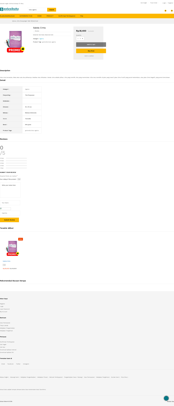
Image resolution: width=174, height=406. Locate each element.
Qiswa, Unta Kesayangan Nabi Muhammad (25, 21)
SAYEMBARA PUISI (26, 16)
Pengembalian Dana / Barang (73, 377)
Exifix (24, 401)
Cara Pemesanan (5, 323)
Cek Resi (2, 347)
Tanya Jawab (4, 325)
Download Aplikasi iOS (7, 352)
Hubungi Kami (14, 377)
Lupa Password (5, 309)
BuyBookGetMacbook (7, 16)
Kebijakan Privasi (42, 377)
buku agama (52, 42)
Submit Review (9, 220)
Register (170, 3)
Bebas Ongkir (4, 377)
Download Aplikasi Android (8, 349)
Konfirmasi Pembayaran (66, 16)
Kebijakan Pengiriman (6, 330)
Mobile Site (170, 401)
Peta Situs (124, 377)
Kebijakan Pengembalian (7, 328)
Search (51, 9)
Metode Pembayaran (55, 377)
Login (164, 3)
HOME (39, 16)
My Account (3, 311)
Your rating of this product (8, 179)
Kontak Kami (115, 377)
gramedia (45, 42)
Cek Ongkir (144, 3)
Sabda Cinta (6, 261)
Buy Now (91, 51)
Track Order (153, 3)
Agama (41, 38)
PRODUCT (50, 16)
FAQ (81, 16)
